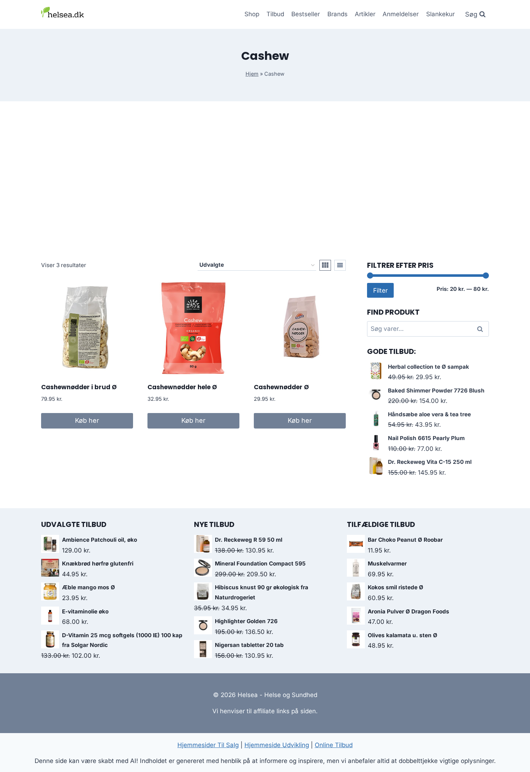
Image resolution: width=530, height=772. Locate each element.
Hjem (252, 74)
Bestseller (305, 14)
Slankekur (440, 14)
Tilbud (275, 14)
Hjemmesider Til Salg (208, 745)
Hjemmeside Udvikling (276, 745)
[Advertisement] (265, 180)
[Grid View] (325, 265)
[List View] (340, 265)
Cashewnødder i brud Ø (79, 387)
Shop (251, 14)
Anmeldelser (401, 14)
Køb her (87, 420)
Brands (337, 14)
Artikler (365, 14)
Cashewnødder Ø (281, 387)
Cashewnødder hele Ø (182, 387)
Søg (481, 329)
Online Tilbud (334, 745)
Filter (380, 290)
